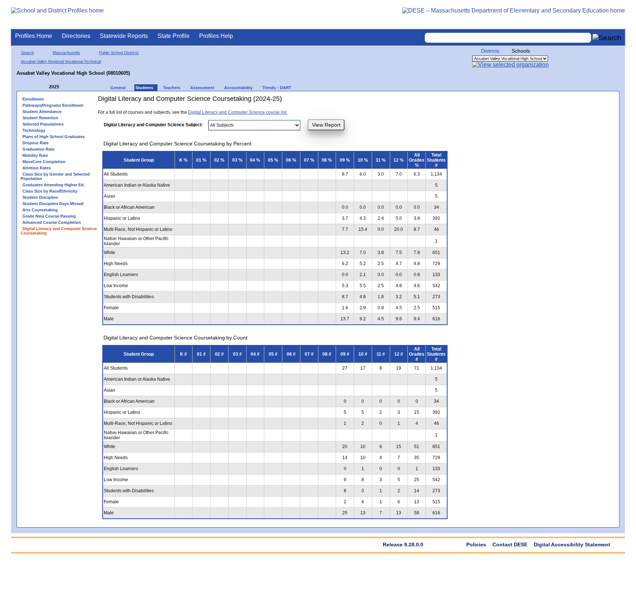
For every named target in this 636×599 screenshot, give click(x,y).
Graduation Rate (38, 149)
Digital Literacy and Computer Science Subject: (153, 124)
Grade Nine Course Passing (49, 216)
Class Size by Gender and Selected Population (55, 176)
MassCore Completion (44, 161)
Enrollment (33, 99)
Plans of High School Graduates (53, 136)
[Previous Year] (44, 87)
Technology (33, 130)
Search (27, 52)
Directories (76, 36)
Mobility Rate (35, 155)
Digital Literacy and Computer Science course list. (237, 112)
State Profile (174, 36)
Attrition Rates (36, 168)
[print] (365, 101)
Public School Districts (119, 52)
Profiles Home (33, 36)
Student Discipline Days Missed (53, 203)
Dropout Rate (35, 143)
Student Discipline (40, 197)
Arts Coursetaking (40, 210)
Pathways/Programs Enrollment (53, 105)
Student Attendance (41, 111)
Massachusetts (66, 52)
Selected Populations (43, 124)
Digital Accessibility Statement (572, 544)
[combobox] (508, 38)
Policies (476, 544)
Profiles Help (216, 36)
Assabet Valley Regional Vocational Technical (61, 61)
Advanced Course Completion (51, 222)
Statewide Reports (124, 36)
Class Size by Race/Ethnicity (49, 191)
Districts (490, 51)
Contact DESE (509, 544)
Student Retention (40, 118)
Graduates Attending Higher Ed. (53, 185)
